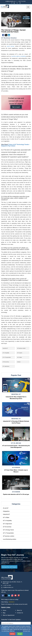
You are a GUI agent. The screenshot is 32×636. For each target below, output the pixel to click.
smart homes (10, 46)
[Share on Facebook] (3, 35)
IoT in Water (19, 357)
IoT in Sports (19, 352)
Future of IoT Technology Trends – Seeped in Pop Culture (15, 145)
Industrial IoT (5, 348)
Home (4, 610)
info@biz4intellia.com (10, 1)
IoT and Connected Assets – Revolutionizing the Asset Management (16, 446)
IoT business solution (21, 348)
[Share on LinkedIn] (9, 35)
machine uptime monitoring (18, 56)
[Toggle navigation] (28, 7)
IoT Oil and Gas (6, 361)
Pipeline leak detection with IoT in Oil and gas (16, 494)
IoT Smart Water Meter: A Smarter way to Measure (16, 471)
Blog (4, 613)
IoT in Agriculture (6, 366)
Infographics (6, 511)
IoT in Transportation (7, 357)
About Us (19, 610)
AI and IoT (5, 508)
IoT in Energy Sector (8, 530)
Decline (12, 634)
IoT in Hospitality (6, 352)
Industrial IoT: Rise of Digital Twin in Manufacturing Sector (16, 397)
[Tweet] (6, 35)
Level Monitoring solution (9, 539)
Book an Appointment (8, 615)
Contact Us (20, 613)
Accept (20, 634)
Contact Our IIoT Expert (9, 567)
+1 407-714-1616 (21, 1)
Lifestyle (18, 361)
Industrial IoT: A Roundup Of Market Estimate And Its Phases (16, 422)
